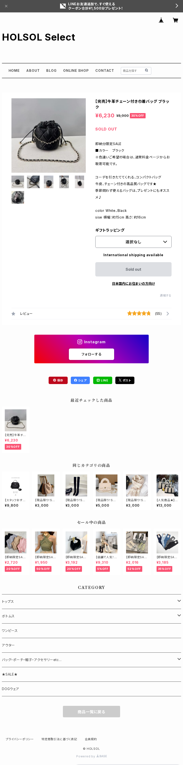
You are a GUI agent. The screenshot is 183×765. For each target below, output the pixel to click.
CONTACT (104, 70)
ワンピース (10, 631)
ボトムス (8, 616)
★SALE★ (10, 674)
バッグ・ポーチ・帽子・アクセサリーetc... (31, 660)
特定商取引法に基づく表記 (59, 739)
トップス (8, 601)
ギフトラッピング (109, 230)
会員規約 (91, 739)
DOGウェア (10, 689)
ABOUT (33, 70)
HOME (14, 70)
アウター (8, 645)
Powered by (86, 756)
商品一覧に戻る (91, 711)
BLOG (51, 70)
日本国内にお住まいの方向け (133, 283)
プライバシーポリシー (20, 739)
